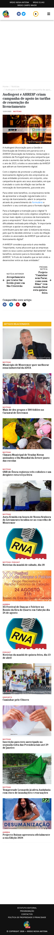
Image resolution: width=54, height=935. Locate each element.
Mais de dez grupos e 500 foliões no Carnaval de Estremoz (23, 411)
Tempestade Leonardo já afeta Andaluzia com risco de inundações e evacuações (26, 791)
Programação (27, 911)
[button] (36, 14)
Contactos (27, 914)
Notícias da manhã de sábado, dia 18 (24, 564)
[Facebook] (19, 14)
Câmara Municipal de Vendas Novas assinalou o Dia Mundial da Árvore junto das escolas (26, 457)
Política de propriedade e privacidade (27, 917)
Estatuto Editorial (27, 908)
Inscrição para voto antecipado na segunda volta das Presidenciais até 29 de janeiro (25, 745)
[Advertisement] (27, 51)
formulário (37, 202)
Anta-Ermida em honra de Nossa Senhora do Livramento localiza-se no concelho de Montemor (27, 520)
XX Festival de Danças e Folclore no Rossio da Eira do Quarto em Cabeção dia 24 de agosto (26, 609)
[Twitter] (24, 14)
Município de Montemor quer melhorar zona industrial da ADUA (26, 366)
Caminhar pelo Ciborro (16, 699)
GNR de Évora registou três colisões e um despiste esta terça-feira (27, 473)
